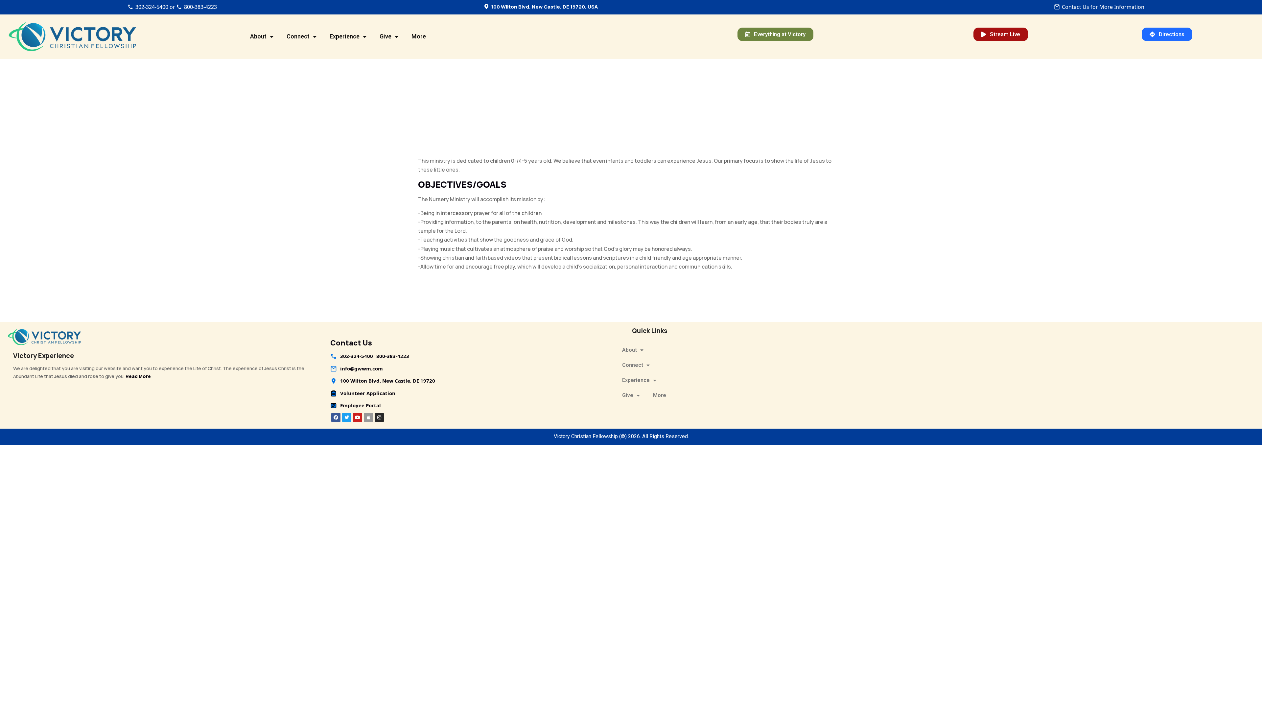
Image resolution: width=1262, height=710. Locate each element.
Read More (138, 376)
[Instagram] (379, 417)
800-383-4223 (200, 7)
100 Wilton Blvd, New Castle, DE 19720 (387, 380)
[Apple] (368, 417)
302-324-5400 (356, 356)
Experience (345, 36)
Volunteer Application (367, 393)
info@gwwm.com (361, 368)
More (418, 36)
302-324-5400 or (155, 7)
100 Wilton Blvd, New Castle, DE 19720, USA (544, 6)
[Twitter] (346, 417)
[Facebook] (335, 417)
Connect (298, 36)
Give (385, 36)
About (258, 36)
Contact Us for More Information (1103, 7)
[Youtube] (357, 417)
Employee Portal (360, 405)
